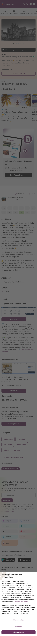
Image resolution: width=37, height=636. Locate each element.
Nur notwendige (18, 620)
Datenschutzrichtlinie (21, 602)
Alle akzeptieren (19, 632)
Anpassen (18, 626)
